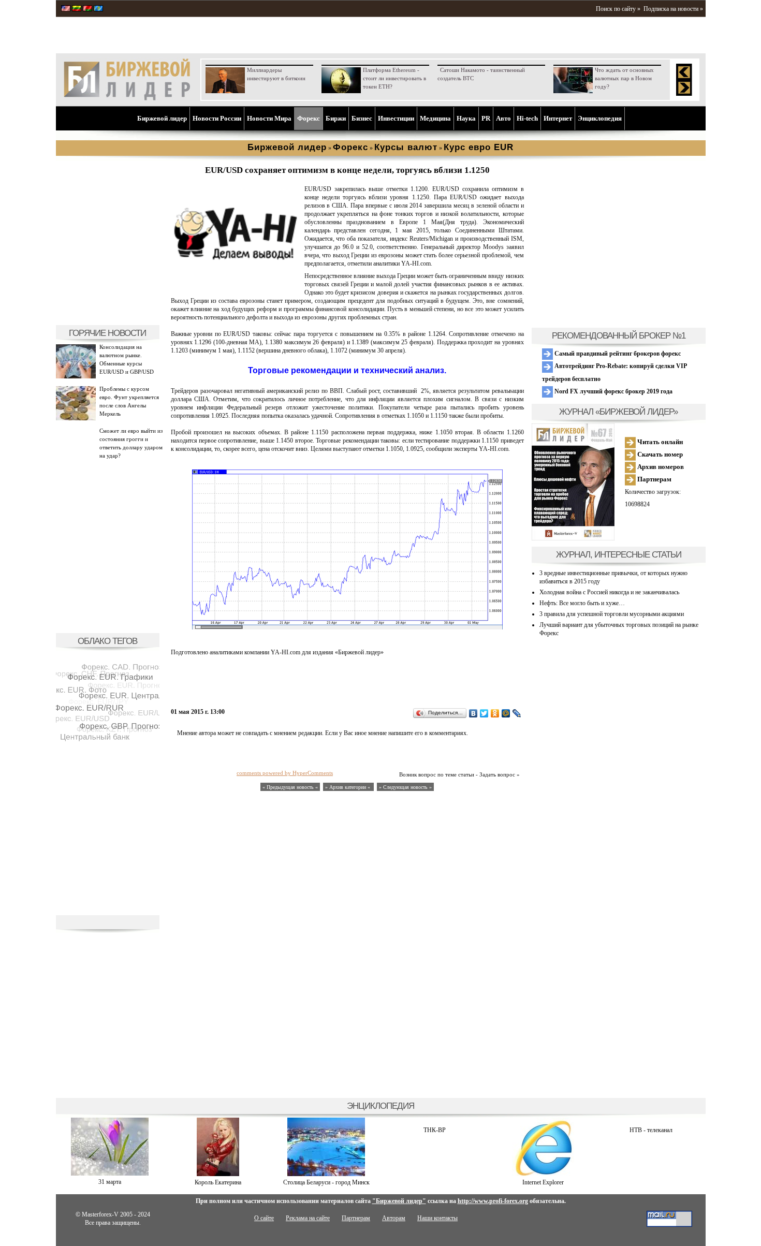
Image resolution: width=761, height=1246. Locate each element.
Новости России (217, 118)
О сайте (264, 1218)
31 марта (109, 1181)
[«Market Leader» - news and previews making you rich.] (65, 9)
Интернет (558, 118)
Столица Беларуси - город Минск (326, 1182)
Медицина (435, 118)
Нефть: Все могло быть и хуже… (582, 603)
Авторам (393, 1218)
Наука (466, 118)
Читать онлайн (659, 442)
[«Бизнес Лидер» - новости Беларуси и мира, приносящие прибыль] (87, 9)
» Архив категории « (348, 787)
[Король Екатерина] (218, 1174)
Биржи (336, 118)
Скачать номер (659, 454)
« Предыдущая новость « (290, 787)
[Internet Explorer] (543, 1174)
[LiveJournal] (516, 713)
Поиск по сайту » (618, 8)
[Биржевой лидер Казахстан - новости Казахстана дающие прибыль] (98, 9)
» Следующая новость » (405, 787)
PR (485, 118)
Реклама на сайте (308, 1218)
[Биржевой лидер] (127, 98)
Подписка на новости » (673, 8)
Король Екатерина (218, 1182)
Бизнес (362, 118)
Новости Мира (269, 118)
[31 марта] (110, 1173)
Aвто (503, 118)
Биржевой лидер (162, 118)
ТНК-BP (434, 1130)
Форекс (308, 118)
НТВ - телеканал (651, 1130)
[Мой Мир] (506, 713)
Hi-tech (527, 118)
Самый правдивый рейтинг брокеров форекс (617, 353)
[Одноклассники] (495, 713)
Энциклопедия (600, 118)
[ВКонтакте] (473, 713)
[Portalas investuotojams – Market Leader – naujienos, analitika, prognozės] (76, 9)
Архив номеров (660, 467)
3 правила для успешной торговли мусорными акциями (611, 614)
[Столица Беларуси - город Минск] (326, 1174)
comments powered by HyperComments (285, 773)
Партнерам (653, 479)
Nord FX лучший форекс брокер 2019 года (612, 391)
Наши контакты (437, 1218)
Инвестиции (396, 118)
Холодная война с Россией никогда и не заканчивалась (609, 592)
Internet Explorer (543, 1182)
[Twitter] (484, 713)
